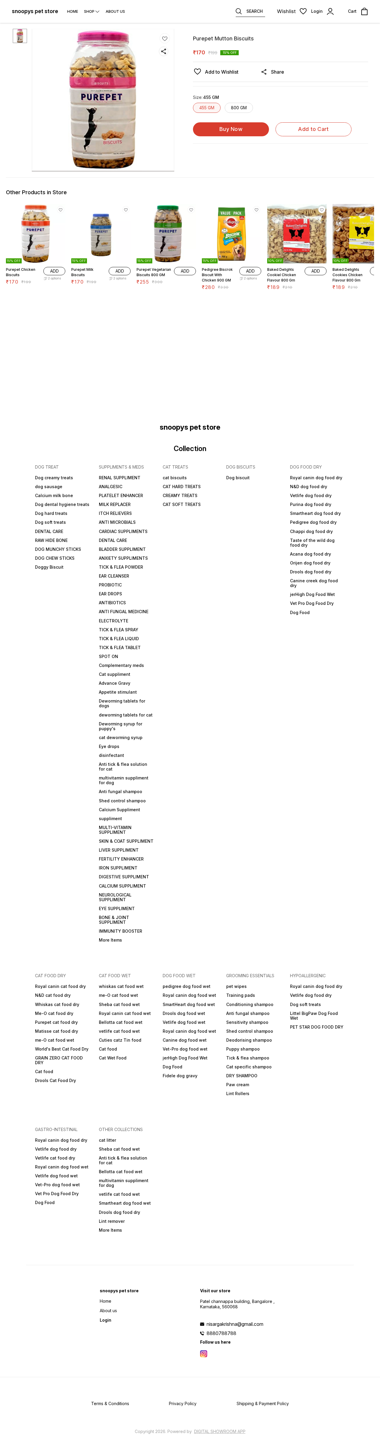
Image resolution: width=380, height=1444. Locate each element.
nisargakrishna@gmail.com (235, 1324)
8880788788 (221, 1333)
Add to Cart (313, 129)
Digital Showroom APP (220, 1431)
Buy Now (231, 129)
